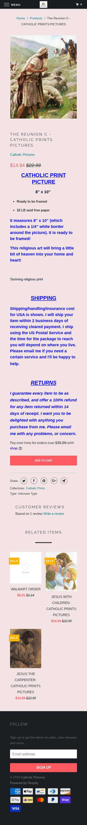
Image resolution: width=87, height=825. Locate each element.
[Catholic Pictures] (43, 4)
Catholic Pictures (22, 154)
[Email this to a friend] (63, 480)
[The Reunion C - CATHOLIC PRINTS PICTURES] (43, 77)
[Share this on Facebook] (33, 480)
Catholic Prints (35, 488)
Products (36, 18)
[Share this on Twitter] (23, 480)
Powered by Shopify (24, 783)
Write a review (53, 513)
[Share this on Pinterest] (43, 480)
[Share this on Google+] (53, 480)
